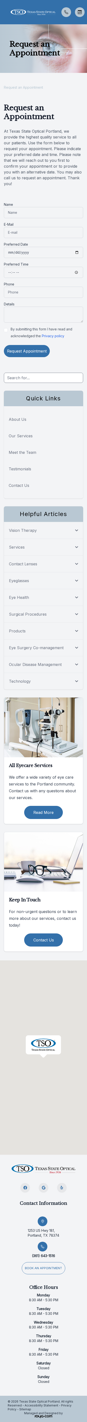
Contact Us (19, 485)
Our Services (21, 435)
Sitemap (25, 1409)
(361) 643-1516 (43, 1256)
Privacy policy (53, 336)
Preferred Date (16, 244)
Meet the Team (22, 452)
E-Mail (9, 224)
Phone (9, 284)
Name (8, 204)
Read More (43, 812)
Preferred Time (16, 264)
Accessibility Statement (41, 1405)
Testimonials (20, 468)
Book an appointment (43, 1268)
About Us (17, 419)
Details (9, 304)
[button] (3, 12)
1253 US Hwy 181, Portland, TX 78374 (43, 1232)
